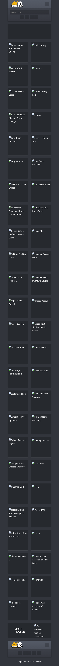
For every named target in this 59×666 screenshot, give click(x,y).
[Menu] (47, 4)
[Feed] (36, 17)
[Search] (47, 12)
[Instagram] (32, 17)
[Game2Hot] (17, 4)
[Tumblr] (27, 17)
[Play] (40, 631)
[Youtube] (22, 17)
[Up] (39, 653)
